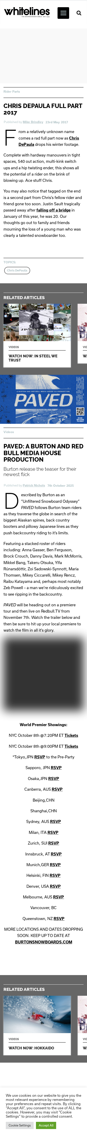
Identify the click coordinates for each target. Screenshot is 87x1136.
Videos (8, 432)
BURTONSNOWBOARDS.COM (43, 942)
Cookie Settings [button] (20, 1125)
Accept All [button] (46, 1125)
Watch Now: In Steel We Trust (37, 336)
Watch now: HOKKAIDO (37, 1025)
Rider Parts (11, 91)
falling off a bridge (53, 210)
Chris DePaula (17, 270)
